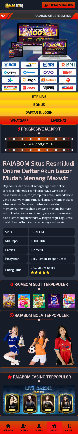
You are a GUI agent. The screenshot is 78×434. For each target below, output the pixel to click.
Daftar (24, 430)
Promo (54, 430)
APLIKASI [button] (69, 430)
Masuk (39, 430)
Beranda (8, 430)
